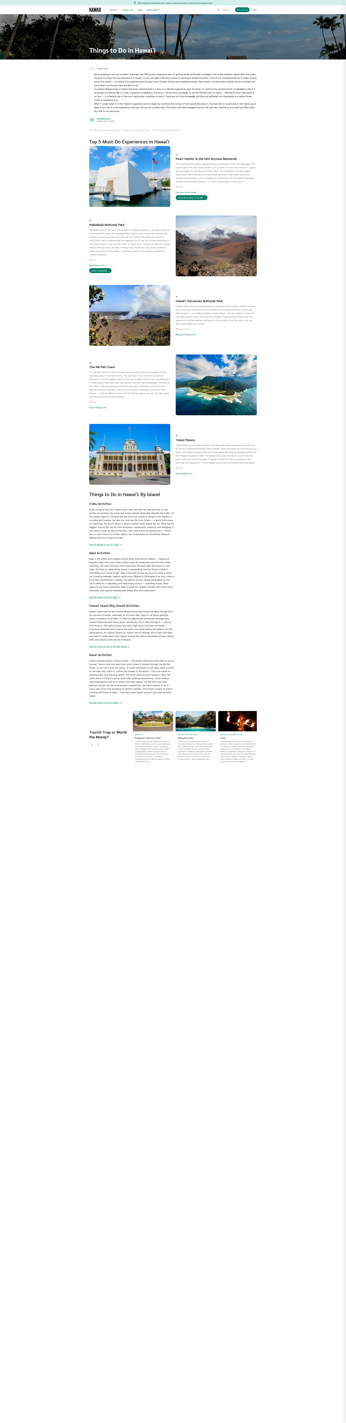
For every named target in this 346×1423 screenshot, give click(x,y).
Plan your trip (242, 10)
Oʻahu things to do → (185, 473)
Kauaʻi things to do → (98, 407)
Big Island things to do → (186, 334)
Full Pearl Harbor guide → (187, 192)
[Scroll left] (92, 744)
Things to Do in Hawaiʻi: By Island (136, 130)
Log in (254, 10)
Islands (112, 10)
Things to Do (127, 10)
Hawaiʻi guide (152, 10)
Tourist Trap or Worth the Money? (166, 130)
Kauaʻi (116, 702)
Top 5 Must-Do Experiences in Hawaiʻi (104, 130)
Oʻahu (116, 544)
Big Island (122, 646)
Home (91, 68)
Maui (115, 597)
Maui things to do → (98, 265)
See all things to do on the (103, 646)
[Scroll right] (98, 744)
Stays (140, 10)
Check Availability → (100, 270)
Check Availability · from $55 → (191, 197)
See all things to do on (101, 544)
